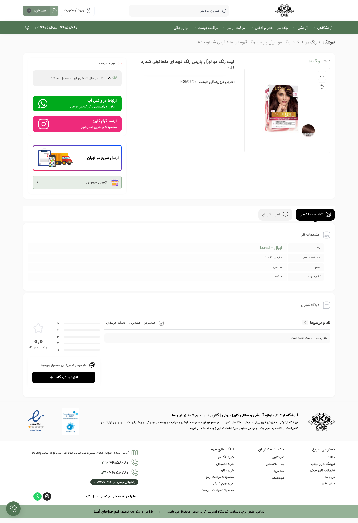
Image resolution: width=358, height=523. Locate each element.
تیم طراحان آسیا (106, 511)
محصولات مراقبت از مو (220, 477)
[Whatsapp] (37, 496)
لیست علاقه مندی (274, 464)
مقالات (331, 457)
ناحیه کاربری (278, 457)
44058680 (115, 462)
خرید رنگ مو (226, 457)
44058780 (115, 472)
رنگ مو (311, 42)
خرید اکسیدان (225, 464)
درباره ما (330, 477)
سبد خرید (279, 471)
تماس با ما (328, 484)
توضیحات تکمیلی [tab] (311, 214)
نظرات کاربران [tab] (271, 214)
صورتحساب (278, 478)
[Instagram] (47, 496)
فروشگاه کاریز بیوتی (323, 464)
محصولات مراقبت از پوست (217, 490)
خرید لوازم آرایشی (223, 484)
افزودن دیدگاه (67, 377)
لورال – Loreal (271, 248)
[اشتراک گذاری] (322, 86)
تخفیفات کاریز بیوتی (322, 470)
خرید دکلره (227, 470)
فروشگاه (329, 42)
